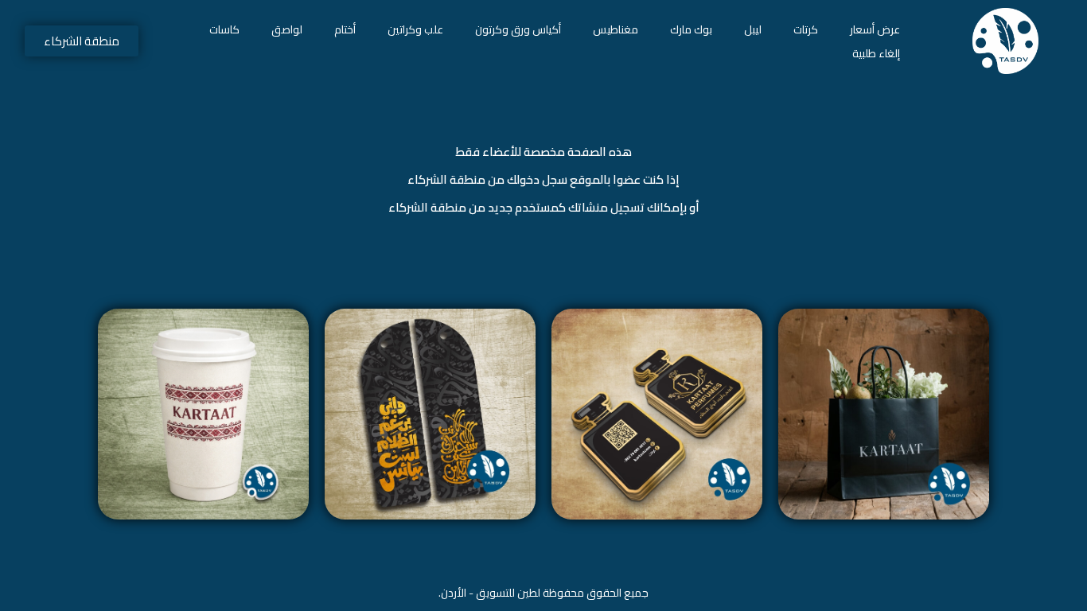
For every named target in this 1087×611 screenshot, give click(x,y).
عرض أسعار (875, 29)
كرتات (805, 29)
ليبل (753, 29)
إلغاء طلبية (876, 53)
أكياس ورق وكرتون (518, 29)
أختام (345, 29)
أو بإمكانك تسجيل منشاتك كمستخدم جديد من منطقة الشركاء (543, 207)
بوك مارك (691, 29)
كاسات (224, 29)
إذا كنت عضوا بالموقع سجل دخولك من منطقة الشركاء (543, 179)
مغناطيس (615, 29)
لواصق (286, 29)
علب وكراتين (415, 29)
